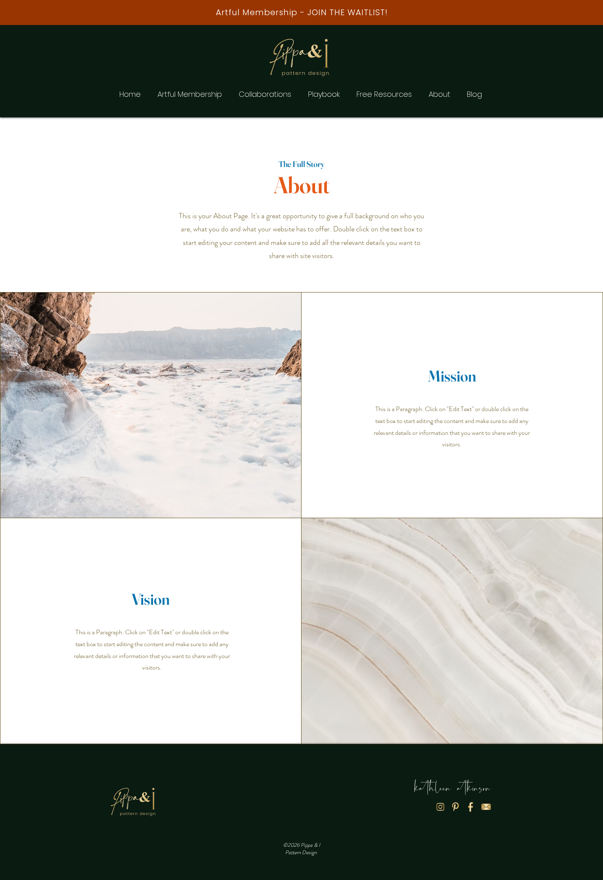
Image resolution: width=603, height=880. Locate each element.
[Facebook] (470, 806)
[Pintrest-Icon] (455, 806)
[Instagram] (440, 806)
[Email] (485, 806)
